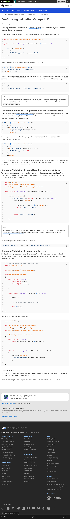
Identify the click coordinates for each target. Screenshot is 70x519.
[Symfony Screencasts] (48, 508)
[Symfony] (32, 5)
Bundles (3, 473)
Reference (4, 471)
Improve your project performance (57, 487)
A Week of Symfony (53, 441)
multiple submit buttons (24, 114)
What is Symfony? (7, 436)
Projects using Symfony (31, 465)
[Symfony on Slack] (8, 508)
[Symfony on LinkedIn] (23, 508)
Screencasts (28, 436)
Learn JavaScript (29, 444)
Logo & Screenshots (7, 452)
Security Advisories (53, 463)
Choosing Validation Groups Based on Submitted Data (30, 169)
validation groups (35, 28)
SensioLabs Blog (52, 471)
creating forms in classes (25, 34)
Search (35, 517)
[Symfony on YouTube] (33, 508)
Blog (48, 436)
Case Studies (51, 444)
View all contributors (8, 403)
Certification (5, 484)
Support (26, 481)
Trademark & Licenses (8, 455)
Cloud (49, 447)
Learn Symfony (6, 462)
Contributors (28, 468)
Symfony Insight (52, 466)
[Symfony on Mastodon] (18, 508)
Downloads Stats (29, 479)
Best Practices (5, 476)
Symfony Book (5, 468)
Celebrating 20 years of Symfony (17, 428)
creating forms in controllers (16, 62)
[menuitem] (12, 439)
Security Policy (5, 450)
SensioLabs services (53, 479)
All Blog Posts (51, 439)
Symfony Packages (7, 444)
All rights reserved (33, 433)
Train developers (52, 481)
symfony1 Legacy (6, 458)
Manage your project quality (55, 484)
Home (3, 14)
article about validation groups (13, 233)
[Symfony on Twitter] (13, 508)
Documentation (13, 14)
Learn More (7, 370)
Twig (48, 468)
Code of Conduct (29, 476)
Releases (49, 460)
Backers (26, 473)
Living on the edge (52, 458)
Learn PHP (27, 441)
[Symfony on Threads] (43, 508)
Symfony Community (30, 457)
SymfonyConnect (29, 460)
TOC (4, 517)
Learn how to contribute (9, 416)
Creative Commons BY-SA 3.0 (46, 380)
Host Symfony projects (54, 489)
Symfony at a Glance (7, 441)
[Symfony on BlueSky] (38, 508)
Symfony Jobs (28, 471)
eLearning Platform (7, 481)
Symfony (5, 1)
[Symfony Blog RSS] (53, 508)
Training (4, 479)
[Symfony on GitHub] (2, 508)
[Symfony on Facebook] (28, 508)
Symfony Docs (5, 465)
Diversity (49, 455)
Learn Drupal (28, 447)
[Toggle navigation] (67, 5)
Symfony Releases (6, 447)
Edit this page (8, 24)
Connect (62, 1)
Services (49, 476)
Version (67, 517)
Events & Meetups (29, 462)
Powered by (51, 494)
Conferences (51, 452)
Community (28, 454)
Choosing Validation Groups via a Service (23, 250)
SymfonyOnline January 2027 (12, 10)
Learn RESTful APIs (30, 450)
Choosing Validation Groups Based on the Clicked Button (32, 110)
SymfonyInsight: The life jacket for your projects (29, 1)
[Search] (68, 1)
